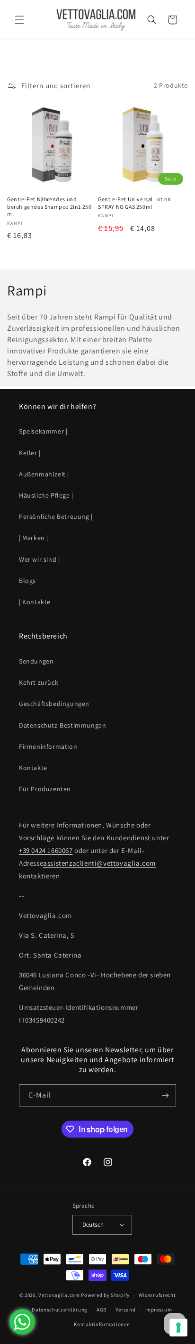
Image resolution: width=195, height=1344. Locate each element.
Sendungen (36, 661)
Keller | (30, 453)
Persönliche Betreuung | (56, 516)
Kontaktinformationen (102, 1324)
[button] (19, 19)
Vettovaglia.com (59, 1295)
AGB (101, 1309)
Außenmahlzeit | (44, 474)
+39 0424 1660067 (46, 850)
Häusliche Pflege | (46, 495)
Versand (125, 1309)
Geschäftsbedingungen (54, 703)
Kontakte (33, 767)
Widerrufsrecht (157, 1295)
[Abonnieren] (165, 1095)
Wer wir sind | (39, 559)
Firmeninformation (48, 746)
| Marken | (33, 537)
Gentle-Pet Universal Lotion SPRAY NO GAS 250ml (134, 203)
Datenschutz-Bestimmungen (62, 725)
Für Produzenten (45, 789)
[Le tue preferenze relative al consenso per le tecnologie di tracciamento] (178, 1327)
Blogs (27, 580)
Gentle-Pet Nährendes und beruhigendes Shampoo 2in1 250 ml (49, 206)
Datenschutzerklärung (60, 1309)
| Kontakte (35, 602)
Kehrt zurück (38, 682)
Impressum (158, 1309)
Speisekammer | (43, 431)
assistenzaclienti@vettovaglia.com (99, 863)
